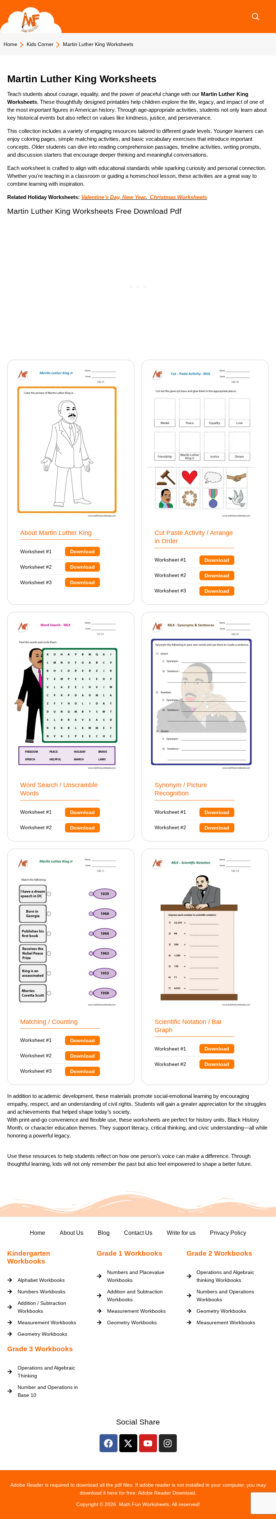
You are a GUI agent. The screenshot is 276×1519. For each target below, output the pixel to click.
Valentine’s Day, (101, 197)
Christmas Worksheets (177, 197)
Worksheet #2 (57, 567)
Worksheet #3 (57, 583)
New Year (134, 197)
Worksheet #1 (57, 552)
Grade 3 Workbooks (40, 1349)
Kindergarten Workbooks (28, 1257)
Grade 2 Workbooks (219, 1253)
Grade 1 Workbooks (129, 1253)
